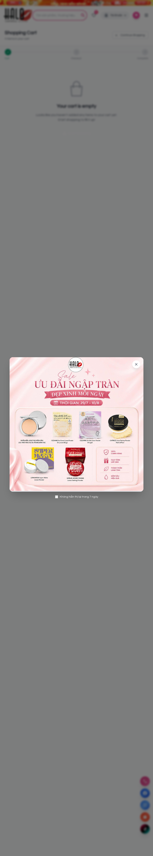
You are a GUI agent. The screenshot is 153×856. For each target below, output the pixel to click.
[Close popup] (136, 364)
